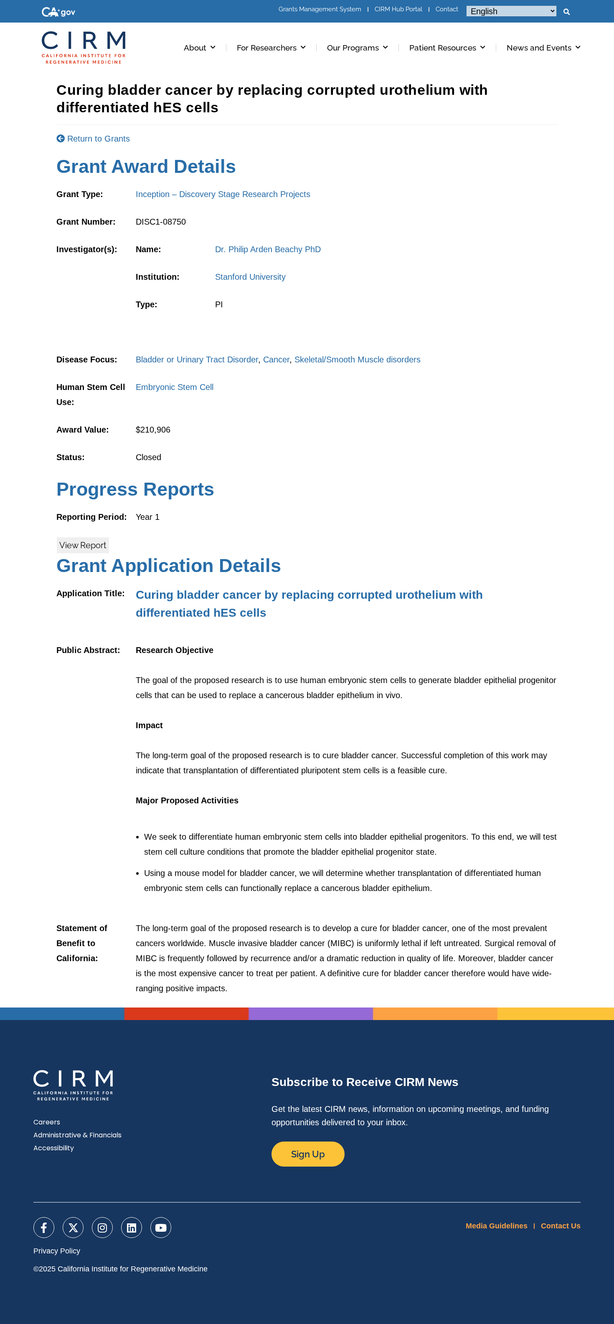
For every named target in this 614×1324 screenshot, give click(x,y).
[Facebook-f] (43, 1227)
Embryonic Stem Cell (174, 387)
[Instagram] (102, 1227)
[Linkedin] (131, 1227)
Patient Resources (442, 47)
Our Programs (353, 47)
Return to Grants (97, 138)
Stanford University (250, 276)
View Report (83, 545)
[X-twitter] (73, 1227)
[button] (566, 12)
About (195, 47)
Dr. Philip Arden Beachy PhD (268, 249)
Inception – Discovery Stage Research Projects (223, 194)
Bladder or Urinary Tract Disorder (197, 359)
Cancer (276, 359)
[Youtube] (160, 1227)
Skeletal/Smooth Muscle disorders (357, 359)
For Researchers (267, 47)
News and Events (539, 47)
